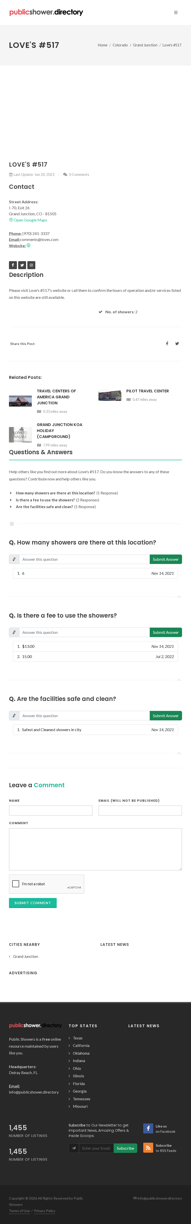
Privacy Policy (44, 1211)
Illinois (78, 1076)
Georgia (80, 1091)
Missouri (80, 1106)
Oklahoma (81, 1053)
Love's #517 (172, 45)
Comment (18, 823)
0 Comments (78, 174)
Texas (78, 1038)
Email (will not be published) (129, 800)
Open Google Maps (30, 220)
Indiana (79, 1060)
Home (102, 45)
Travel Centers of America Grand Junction (56, 397)
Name (14, 800)
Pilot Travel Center (147, 391)
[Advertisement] (95, 103)
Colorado (120, 45)
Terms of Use (19, 1211)
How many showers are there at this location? (55, 493)
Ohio (77, 1068)
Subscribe (125, 1148)
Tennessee (81, 1099)
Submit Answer (166, 559)
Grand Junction (145, 45)
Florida (79, 1083)
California (81, 1045)
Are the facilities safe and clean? (44, 506)
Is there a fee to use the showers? (45, 500)
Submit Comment (32, 903)
